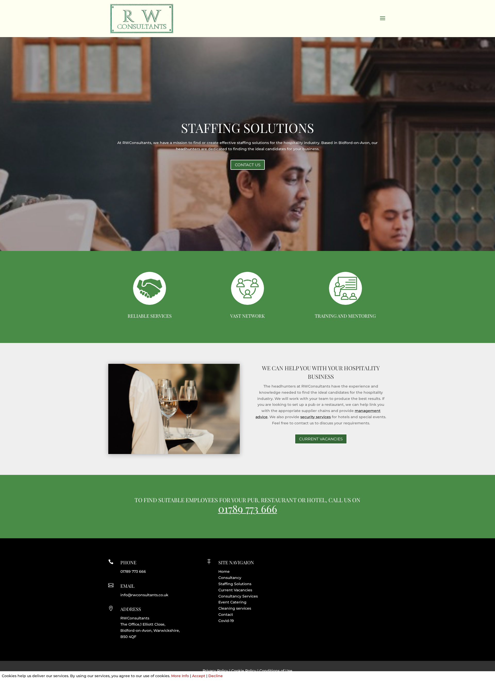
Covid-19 (226, 620)
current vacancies (321, 438)
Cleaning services (234, 608)
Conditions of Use (275, 670)
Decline (215, 676)
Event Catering (232, 602)
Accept (198, 676)
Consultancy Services (238, 596)
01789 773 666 (247, 508)
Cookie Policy (243, 670)
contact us (247, 164)
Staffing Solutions (234, 584)
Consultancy (229, 577)
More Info (180, 676)
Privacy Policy (215, 670)
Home (224, 571)
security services (315, 417)
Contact (225, 614)
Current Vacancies (235, 590)
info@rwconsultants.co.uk (144, 595)
